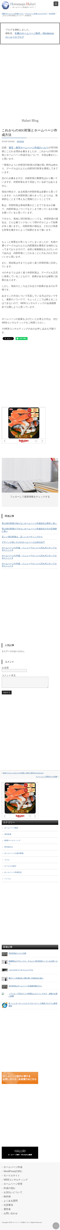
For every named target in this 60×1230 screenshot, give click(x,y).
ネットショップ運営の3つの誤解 (46, 776)
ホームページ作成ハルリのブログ (36, 13)
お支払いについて (13, 1192)
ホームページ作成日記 (13, 872)
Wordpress (8, 847)
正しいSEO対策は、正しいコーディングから (22, 537)
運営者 (7, 1209)
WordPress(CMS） (13, 1171)
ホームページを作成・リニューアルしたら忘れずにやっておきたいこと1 (29, 564)
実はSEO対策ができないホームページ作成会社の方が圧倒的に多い (29, 530)
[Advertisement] (30, 81)
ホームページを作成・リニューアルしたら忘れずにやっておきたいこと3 (29, 549)
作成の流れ (9, 1188)
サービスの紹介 (10, 866)
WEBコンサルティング (16, 1179)
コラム (6, 860)
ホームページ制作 (11, 828)
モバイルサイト (12, 1175)
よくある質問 (11, 1201)
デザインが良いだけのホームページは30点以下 (23, 542)
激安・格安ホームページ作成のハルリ (28, 147)
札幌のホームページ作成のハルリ (13, 13)
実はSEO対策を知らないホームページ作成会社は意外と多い (29, 523)
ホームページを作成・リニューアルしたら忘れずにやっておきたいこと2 (29, 556)
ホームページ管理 (13, 1184)
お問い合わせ (11, 1213)
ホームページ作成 (13, 1167)
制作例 (7, 1196)
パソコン (7, 879)
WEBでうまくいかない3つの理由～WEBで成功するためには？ (23, 773)
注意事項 (8, 1205)
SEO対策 (52, 13)
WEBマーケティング (12, 841)
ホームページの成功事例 (13, 853)
